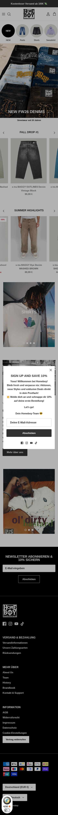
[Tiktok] (36, 443)
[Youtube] (31, 443)
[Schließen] (50, 370)
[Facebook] (22, 443)
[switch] (7, 810)
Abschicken (29, 433)
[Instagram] (26, 443)
